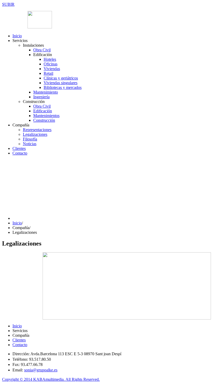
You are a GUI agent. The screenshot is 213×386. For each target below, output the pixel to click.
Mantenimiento (45, 92)
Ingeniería (41, 97)
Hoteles (50, 59)
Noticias (29, 144)
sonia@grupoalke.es (40, 370)
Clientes (19, 148)
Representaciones (37, 129)
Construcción (44, 120)
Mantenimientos (46, 115)
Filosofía (30, 139)
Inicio (17, 36)
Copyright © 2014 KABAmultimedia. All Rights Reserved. (51, 379)
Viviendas (52, 68)
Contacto (19, 153)
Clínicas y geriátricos (61, 78)
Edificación (42, 111)
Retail (48, 73)
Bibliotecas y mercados (63, 87)
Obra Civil (42, 50)
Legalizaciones (35, 134)
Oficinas (50, 64)
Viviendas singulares (60, 83)
